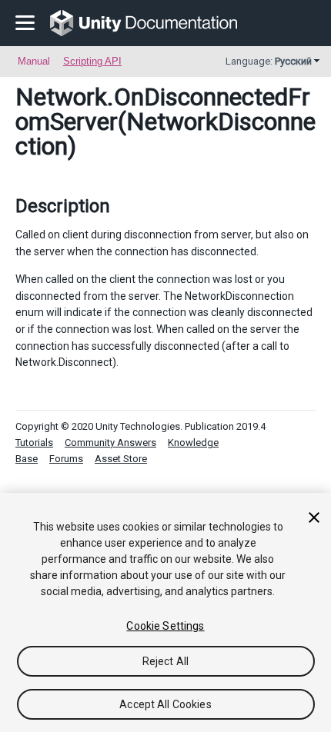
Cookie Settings (165, 626)
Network (61, 96)
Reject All (165, 661)
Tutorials (34, 442)
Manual (34, 61)
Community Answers (110, 442)
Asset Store (121, 458)
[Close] (314, 517)
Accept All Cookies (165, 704)
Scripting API (92, 61)
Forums (66, 458)
